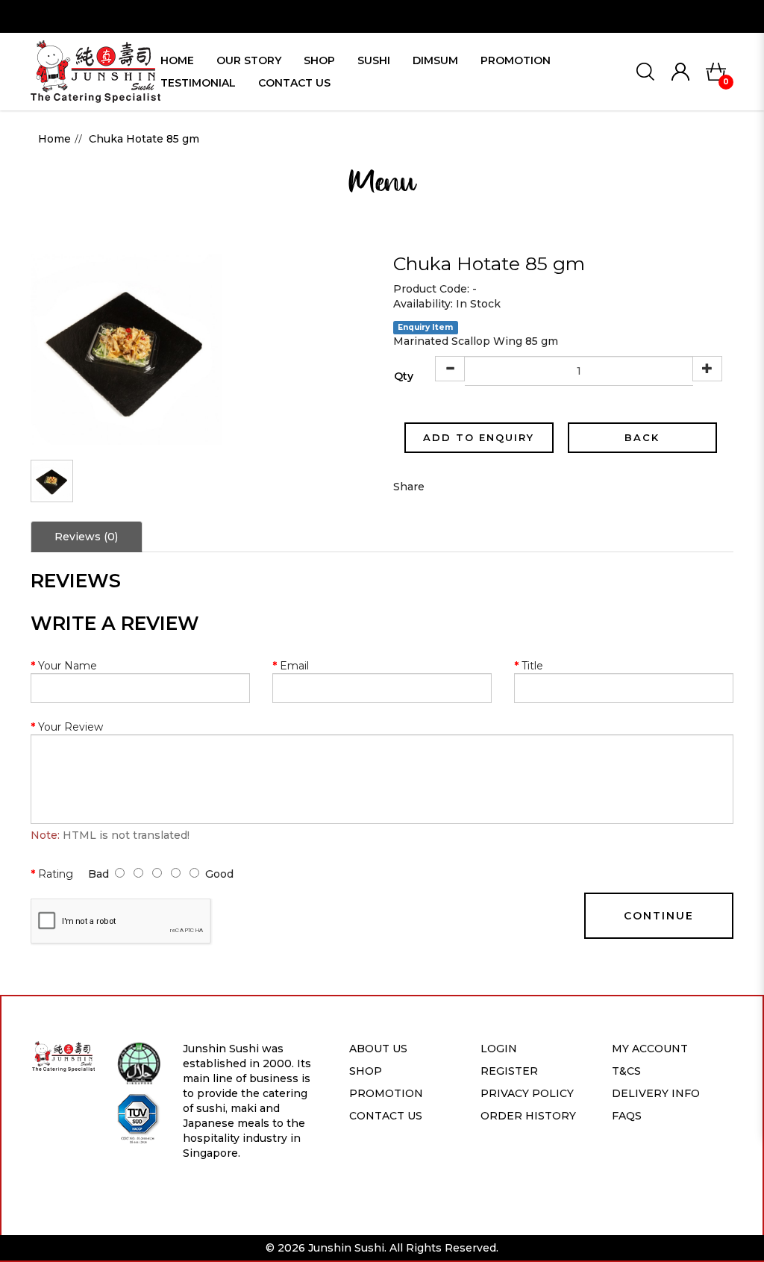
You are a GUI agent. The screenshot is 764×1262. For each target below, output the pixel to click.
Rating (55, 874)
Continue (659, 915)
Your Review (70, 727)
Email (294, 665)
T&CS (626, 1071)
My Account (650, 1048)
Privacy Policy (527, 1093)
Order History (528, 1115)
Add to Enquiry (478, 437)
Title (532, 665)
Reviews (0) (86, 536)
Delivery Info (656, 1093)
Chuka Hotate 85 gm (144, 139)
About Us (378, 1048)
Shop (365, 1071)
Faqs (627, 1115)
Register (509, 1071)
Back (642, 437)
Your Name (67, 665)
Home (54, 139)
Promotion (386, 1093)
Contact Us (385, 1115)
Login (498, 1048)
